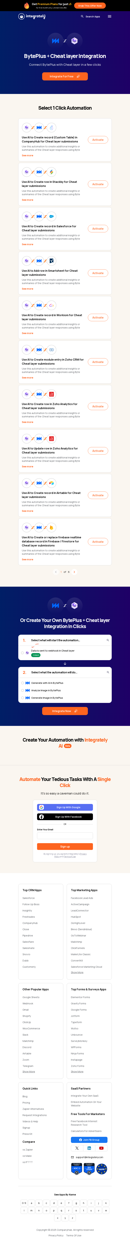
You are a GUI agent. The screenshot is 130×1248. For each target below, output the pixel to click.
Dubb (26, 960)
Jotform (75, 1016)
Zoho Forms (77, 1066)
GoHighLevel (78, 923)
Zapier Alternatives (33, 1108)
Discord (27, 1047)
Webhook (28, 1003)
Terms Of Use (73, 1235)
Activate (98, 140)
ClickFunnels (78, 948)
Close (26, 929)
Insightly (27, 910)
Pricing (26, 1102)
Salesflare (28, 941)
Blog (25, 1096)
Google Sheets (31, 997)
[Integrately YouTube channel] (101, 1148)
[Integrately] (31, 16)
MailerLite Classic (81, 954)
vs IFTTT (28, 1162)
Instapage (76, 1059)
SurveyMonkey (79, 1041)
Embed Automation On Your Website (86, 1103)
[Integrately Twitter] (77, 1148)
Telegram (28, 1066)
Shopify (27, 1016)
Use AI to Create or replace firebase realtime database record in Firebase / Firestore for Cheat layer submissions (51, 541)
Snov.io (26, 954)
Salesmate (29, 948)
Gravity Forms (78, 1003)
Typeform (76, 1022)
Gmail (26, 1009)
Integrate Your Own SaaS (84, 1095)
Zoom (26, 1059)
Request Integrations (35, 1115)
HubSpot (76, 916)
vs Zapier (28, 1149)
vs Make (27, 1155)
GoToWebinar (78, 935)
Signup (26, 1127)
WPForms (76, 1047)
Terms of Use (70, 856)
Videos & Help (30, 1121)
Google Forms (79, 1009)
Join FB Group (91, 1139)
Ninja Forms (77, 1053)
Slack (25, 1034)
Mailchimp (76, 941)
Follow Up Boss (31, 904)
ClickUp (27, 1022)
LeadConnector (80, 910)
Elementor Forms (80, 997)
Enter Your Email (45, 829)
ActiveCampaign (80, 904)
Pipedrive (28, 935)
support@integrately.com (89, 1157)
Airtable (27, 1053)
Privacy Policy (56, 1235)
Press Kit (27, 1133)
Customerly (29, 966)
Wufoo (74, 1028)
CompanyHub (30, 923)
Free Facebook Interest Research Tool (84, 1123)
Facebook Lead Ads (82, 898)
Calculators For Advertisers (86, 1131)
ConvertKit (77, 960)
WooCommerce (31, 1028)
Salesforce (29, 898)
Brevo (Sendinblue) (81, 929)
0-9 (24, 1203)
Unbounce (77, 1034)
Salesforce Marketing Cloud (86, 966)
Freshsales (29, 916)
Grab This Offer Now (90, 5)
